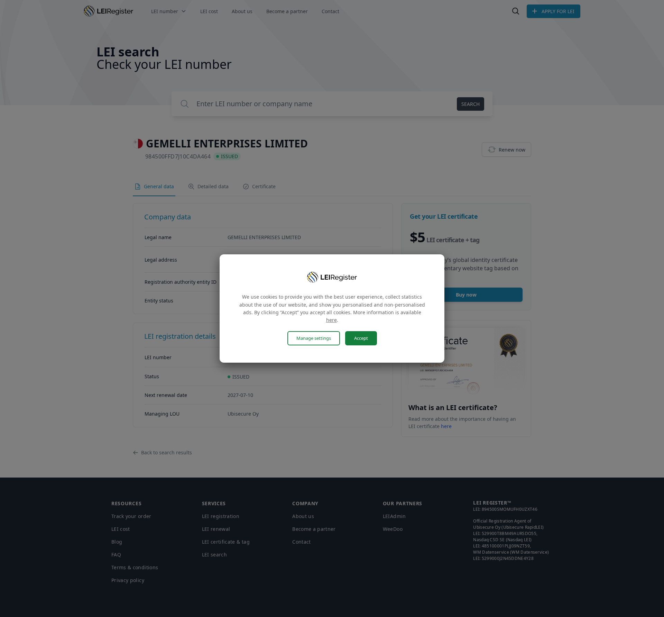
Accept (361, 338)
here (331, 320)
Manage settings (313, 338)
